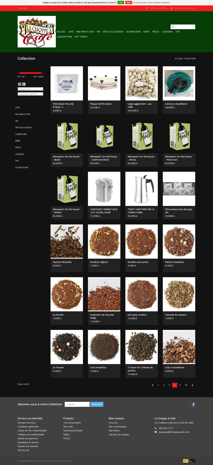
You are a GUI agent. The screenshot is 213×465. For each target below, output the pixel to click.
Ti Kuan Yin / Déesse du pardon (140, 369)
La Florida (58, 314)
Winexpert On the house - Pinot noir (178, 158)
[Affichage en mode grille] (19, 84)
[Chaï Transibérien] (179, 347)
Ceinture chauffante (176, 103)
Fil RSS (66, 438)
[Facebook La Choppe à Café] (192, 404)
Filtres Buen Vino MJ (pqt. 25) (179, 211)
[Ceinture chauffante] (179, 83)
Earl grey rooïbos (137, 314)
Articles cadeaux (113, 31)
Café (71, 31)
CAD (25, 8)
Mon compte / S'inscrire (184, 8)
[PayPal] (185, 460)
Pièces (155, 31)
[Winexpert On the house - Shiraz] (141, 136)
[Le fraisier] (66, 347)
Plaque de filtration (100, 103)
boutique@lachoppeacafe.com (174, 432)
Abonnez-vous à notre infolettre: (40, 404)
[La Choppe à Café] (37, 31)
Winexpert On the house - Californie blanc (103, 158)
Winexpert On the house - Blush (66, 158)
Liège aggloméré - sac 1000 (140, 105)
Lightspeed (67, 461)
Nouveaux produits (72, 430)
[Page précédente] (153, 385)
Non (129, 3)
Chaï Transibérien (174, 367)
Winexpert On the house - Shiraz (141, 158)
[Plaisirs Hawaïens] (179, 241)
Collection (189, 58)
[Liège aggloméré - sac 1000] (141, 83)
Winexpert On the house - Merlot (66, 211)
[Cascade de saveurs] (179, 294)
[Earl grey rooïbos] (141, 294)
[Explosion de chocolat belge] (104, 294)
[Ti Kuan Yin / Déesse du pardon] (141, 347)
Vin (98, 31)
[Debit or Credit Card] (192, 460)
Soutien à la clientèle (28, 446)
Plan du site (23, 450)
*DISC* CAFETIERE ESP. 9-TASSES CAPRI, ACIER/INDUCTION (141, 211)
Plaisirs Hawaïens (174, 261)
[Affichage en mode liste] (23, 84)
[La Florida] (66, 294)
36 (186, 385)
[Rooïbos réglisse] (104, 241)
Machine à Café (85, 31)
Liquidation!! (64, 36)
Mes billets (114, 430)
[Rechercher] (172, 26)
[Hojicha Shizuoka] (66, 241)
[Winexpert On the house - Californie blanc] (104, 136)
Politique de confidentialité (31, 434)
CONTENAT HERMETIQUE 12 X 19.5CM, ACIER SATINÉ (103, 211)
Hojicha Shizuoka (62, 261)
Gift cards (81, 36)
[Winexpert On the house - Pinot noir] (179, 136)
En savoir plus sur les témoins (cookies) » (152, 3)
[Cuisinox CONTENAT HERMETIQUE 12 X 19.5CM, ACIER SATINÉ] (104, 189)
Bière (146, 31)
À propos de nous (27, 422)
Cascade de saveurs (175, 314)
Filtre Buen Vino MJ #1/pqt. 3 (63, 105)
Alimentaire (133, 31)
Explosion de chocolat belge (102, 316)
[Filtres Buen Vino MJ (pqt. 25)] (179, 189)
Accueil (61, 31)
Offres (66, 434)
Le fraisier (58, 367)
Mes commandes (117, 426)
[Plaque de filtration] (104, 83)
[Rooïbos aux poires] (141, 241)
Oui (120, 3)
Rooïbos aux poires (138, 261)
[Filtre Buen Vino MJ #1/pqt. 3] (66, 83)
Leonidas (167, 31)
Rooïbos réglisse (99, 261)
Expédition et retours (28, 442)
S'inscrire (113, 422)
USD (20, 8)
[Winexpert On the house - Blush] (66, 136)
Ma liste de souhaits (119, 434)
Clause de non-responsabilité (32, 430)
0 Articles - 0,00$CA (159, 8)
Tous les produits (72, 422)
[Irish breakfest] (104, 347)
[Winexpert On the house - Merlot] (66, 189)
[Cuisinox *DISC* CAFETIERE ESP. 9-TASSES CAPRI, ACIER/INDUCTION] (141, 189)
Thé (177, 31)
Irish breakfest (98, 367)
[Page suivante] (192, 385)
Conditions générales (28, 426)
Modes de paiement (28, 438)
